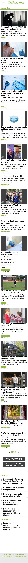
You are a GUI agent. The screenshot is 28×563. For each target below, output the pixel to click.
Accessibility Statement (14, 557)
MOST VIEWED (4, 475)
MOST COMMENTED (5, 519)
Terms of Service (15, 556)
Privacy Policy (22, 556)
